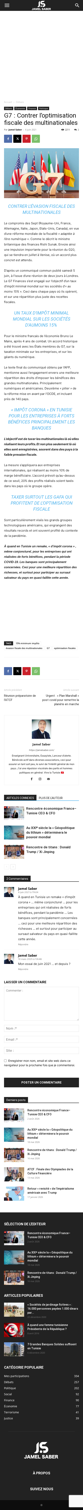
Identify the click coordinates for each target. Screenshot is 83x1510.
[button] (6, 5)
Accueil (8, 102)
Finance (32, 108)
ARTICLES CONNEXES (20, 798)
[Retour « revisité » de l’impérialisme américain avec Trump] (14, 1194)
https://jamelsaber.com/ (41, 750)
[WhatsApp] (36, 139)
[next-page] (13, 866)
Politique (43, 108)
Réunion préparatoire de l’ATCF (20, 698)
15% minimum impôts (27, 643)
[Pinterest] (27, 139)
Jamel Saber (15, 129)
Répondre (23, 944)
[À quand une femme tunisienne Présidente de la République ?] (14, 1330)
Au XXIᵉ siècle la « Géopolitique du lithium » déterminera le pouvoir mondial (50, 832)
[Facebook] (8, 139)
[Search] (77, 5)
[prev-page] (6, 866)
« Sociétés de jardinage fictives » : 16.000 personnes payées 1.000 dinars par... (52, 1308)
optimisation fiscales (65, 648)
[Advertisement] (41, 54)
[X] (17, 139)
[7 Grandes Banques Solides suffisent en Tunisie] (14, 1349)
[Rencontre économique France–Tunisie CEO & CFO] (14, 813)
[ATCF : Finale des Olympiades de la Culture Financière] (14, 1174)
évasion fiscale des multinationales (24, 648)
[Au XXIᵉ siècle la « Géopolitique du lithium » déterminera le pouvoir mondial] (14, 832)
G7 (48, 648)
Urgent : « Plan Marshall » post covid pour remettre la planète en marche (60, 700)
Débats (20, 102)
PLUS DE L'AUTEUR (51, 798)
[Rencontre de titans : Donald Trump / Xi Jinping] (14, 852)
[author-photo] (41, 738)
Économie (20, 108)
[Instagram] (41, 779)
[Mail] (50, 779)
